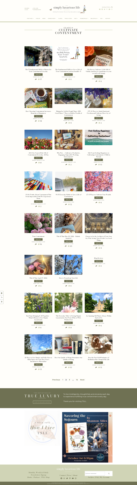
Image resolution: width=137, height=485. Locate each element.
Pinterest (107, 9)
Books (29, 477)
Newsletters (106, 7)
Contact (63, 475)
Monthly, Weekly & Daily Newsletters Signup (38, 473)
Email (100, 9)
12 (77, 380)
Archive (91, 477)
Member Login (26, 9)
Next (82, 380)
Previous (56, 380)
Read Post (38, 74)
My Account (104, 477)
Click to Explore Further (42, 402)
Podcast (36, 477)
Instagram (112, 9)
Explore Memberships (37, 9)
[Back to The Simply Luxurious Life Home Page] (66, 9)
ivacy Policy (87, 483)
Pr (84, 483)
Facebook (102, 9)
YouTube (109, 9)
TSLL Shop (45, 477)
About (75, 475)
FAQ (97, 477)
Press (69, 475)
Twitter (105, 9)
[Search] (109, 473)
